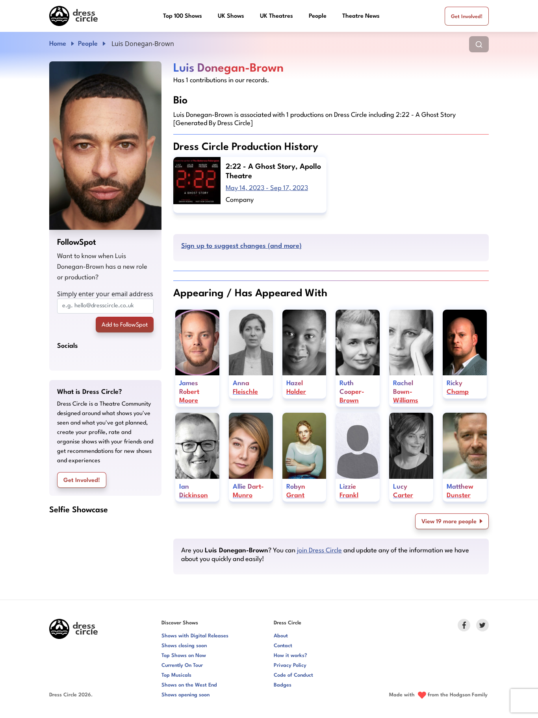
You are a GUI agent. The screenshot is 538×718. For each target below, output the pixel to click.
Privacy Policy (290, 665)
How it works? (290, 655)
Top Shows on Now (183, 655)
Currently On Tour (182, 665)
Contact (283, 645)
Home (57, 44)
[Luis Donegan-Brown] (105, 145)
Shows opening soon (185, 695)
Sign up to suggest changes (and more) (241, 246)
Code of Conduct (293, 675)
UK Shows (231, 16)
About (281, 636)
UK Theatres (276, 16)
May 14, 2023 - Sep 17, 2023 (267, 188)
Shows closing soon (184, 645)
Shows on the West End (189, 685)
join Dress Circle (319, 550)
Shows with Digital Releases (194, 636)
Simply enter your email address (105, 294)
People (318, 16)
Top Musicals (176, 675)
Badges (282, 685)
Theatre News (361, 16)
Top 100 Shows (182, 16)
